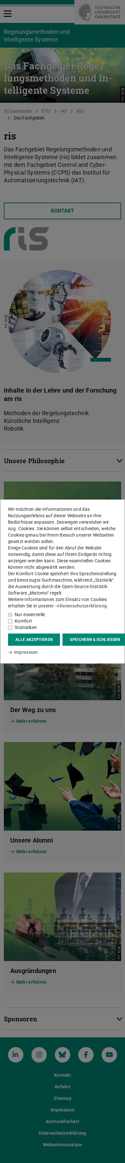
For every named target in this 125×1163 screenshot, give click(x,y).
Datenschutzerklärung (83, 605)
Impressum (26, 652)
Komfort (23, 621)
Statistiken (26, 627)
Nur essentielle (30, 614)
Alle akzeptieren (34, 639)
